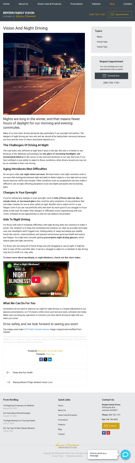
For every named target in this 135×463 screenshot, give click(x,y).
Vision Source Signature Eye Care (67, 445)
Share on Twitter (45, 359)
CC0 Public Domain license (36, 329)
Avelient (79, 456)
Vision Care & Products (49, 4)
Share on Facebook (41, 359)
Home (6, 4)
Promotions (77, 4)
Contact (128, 4)
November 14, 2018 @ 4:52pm (50, 351)
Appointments (122, 14)
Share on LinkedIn (50, 359)
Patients (96, 4)
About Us (23, 4)
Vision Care (102, 42)
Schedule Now (113, 76)
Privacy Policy (57, 456)
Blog (112, 4)
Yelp (108, 433)
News (99, 37)
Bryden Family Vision (67, 453)
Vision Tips (50, 354)
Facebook (104, 433)
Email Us (112, 426)
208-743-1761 (97, 14)
